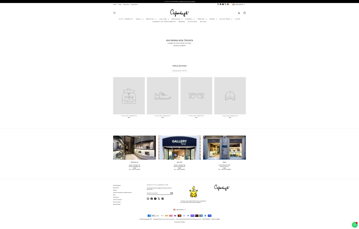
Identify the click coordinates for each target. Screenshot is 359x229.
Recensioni (126, 4)
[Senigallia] (134, 148)
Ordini (119, 4)
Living (237, 19)
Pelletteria (225, 19)
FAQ (114, 194)
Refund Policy (116, 204)
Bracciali (150, 19)
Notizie (203, 21)
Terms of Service (117, 199)
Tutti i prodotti (126, 19)
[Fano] (224, 148)
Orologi (201, 19)
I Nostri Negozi (117, 185)
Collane (163, 19)
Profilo (114, 4)
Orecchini (176, 19)
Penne (213, 19)
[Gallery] (179, 148)
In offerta (192, 21)
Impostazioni (134, 4)
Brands (182, 21)
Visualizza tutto (179, 70)
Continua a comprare (179, 45)
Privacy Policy (117, 202)
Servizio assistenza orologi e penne (122, 192)
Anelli (139, 19)
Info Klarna (116, 197)
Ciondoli (189, 19)
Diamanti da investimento (164, 21)
